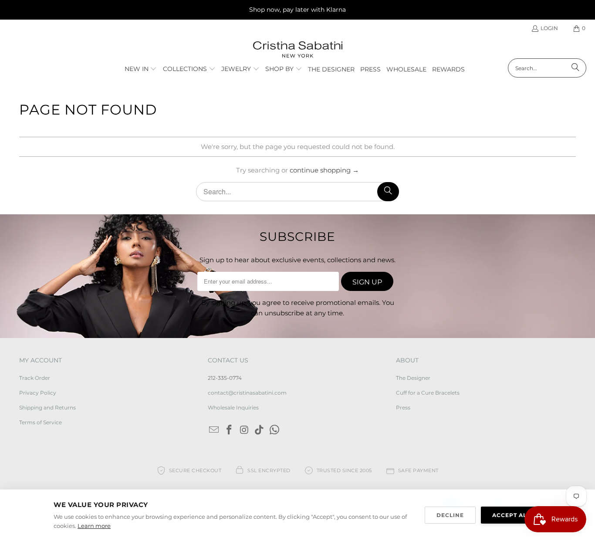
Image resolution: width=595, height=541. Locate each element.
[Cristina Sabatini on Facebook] (229, 430)
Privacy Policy (37, 392)
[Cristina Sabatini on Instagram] (244, 430)
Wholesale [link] (406, 69)
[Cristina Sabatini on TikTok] (259, 430)
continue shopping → (324, 170)
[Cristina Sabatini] (297, 49)
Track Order (34, 378)
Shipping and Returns (47, 407)
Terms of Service (40, 422)
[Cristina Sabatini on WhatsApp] (274, 430)
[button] (141, 69)
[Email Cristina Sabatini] (214, 430)
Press (403, 407)
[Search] (575, 68)
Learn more (94, 525)
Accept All (511, 515)
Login (549, 28)
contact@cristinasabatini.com (247, 392)
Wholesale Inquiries (233, 407)
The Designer (413, 378)
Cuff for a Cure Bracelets (428, 392)
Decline (450, 515)
